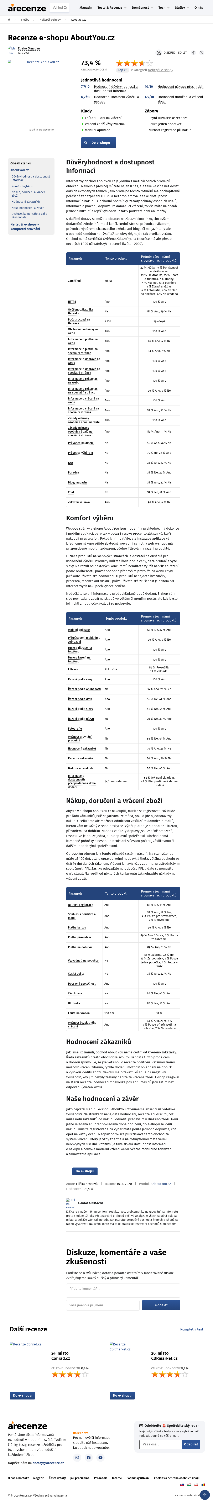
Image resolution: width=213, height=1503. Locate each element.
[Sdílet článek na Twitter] (201, 52)
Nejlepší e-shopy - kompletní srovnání (25, 227)
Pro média (101, 1478)
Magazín (85, 7)
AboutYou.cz (19, 170)
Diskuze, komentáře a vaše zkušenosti (29, 215)
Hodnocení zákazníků (26, 201)
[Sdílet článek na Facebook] (193, 52)
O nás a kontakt (18, 1478)
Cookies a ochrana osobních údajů (176, 1478)
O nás (198, 7)
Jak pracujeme (79, 1478)
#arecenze (81, 1433)
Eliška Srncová (87, 1184)
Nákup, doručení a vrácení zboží (29, 194)
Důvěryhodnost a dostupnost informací (31, 178)
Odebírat (191, 1444)
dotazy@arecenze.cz (48, 1463)
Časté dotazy (57, 1478)
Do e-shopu (101, 142)
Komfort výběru (22, 186)
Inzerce (117, 1478)
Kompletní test (191, 1329)
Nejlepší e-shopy (160, 70)
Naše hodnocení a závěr (28, 208)
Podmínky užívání (138, 1478)
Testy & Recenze (110, 7)
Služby (180, 7)
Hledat (65, 7)
